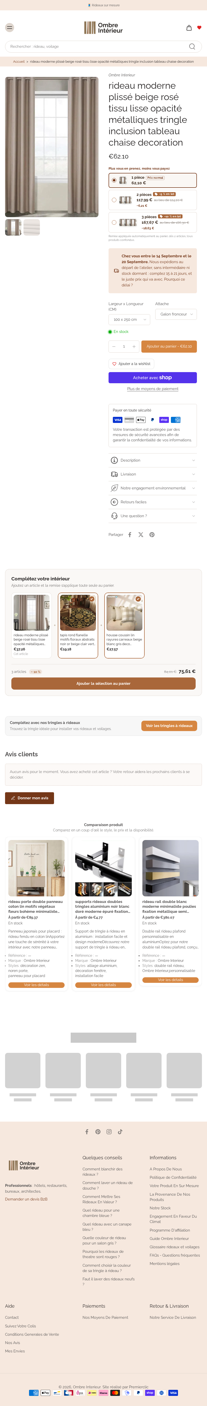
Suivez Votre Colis (20, 1326)
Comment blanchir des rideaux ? (102, 1172)
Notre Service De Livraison (173, 1317)
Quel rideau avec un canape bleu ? (107, 1227)
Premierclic (138, 1387)
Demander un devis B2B (26, 1199)
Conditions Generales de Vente (32, 1334)
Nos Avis (12, 1343)
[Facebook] (86, 1131)
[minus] (114, 347)
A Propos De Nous (166, 1169)
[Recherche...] (192, 46)
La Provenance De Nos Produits (170, 1197)
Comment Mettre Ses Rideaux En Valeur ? (101, 1199)
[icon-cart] (188, 27)
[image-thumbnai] (13, 227)
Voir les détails (36, 985)
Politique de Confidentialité (173, 1177)
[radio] (153, 180)
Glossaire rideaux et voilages (174, 1246)
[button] (169, 346)
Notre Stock (160, 1208)
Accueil (19, 61)
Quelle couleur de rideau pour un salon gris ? (104, 1240)
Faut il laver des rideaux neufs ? (109, 1282)
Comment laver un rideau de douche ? (108, 1185)
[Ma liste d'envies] (199, 27)
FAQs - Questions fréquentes (175, 1255)
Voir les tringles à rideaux (169, 725)
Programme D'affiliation (170, 1230)
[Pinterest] (98, 1131)
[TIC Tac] (120, 1131)
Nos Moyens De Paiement (105, 1317)
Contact (12, 1317)
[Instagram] (109, 1131)
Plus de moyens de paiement (152, 389)
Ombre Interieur (87, 1387)
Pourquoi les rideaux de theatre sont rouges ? (103, 1254)
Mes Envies (15, 1351)
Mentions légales (164, 1263)
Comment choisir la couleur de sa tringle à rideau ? (107, 1268)
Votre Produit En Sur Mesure (174, 1186)
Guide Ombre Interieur (169, 1238)
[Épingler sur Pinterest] (152, 534)
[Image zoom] (51, 147)
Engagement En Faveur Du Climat (173, 1219)
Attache (162, 304)
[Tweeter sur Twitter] (140, 534)
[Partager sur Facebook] (129, 534)
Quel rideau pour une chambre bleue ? (101, 1213)
